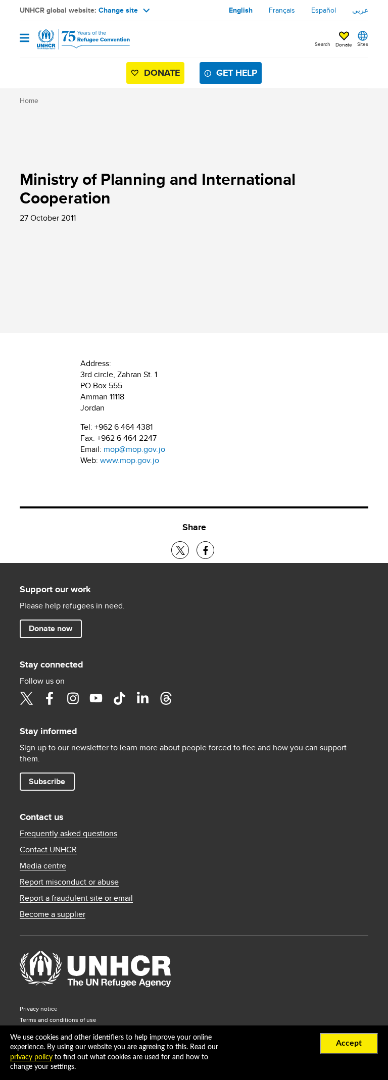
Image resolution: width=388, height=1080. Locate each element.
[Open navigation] (24, 38)
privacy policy (31, 1057)
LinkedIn (142, 698)
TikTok (119, 698)
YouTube (96, 698)
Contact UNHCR (48, 849)
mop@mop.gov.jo (134, 449)
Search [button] (322, 43)
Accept (349, 1043)
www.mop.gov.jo (129, 460)
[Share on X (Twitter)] (180, 550)
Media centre (43, 865)
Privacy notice (39, 1008)
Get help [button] (236, 72)
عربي (360, 10)
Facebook (49, 698)
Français (282, 10)
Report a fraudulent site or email (76, 898)
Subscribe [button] (47, 781)
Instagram (72, 698)
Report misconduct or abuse (69, 882)
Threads (165, 698)
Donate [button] (343, 44)
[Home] (71, 39)
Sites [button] (362, 43)
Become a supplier (52, 914)
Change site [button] (118, 10)
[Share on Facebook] (205, 550)
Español (323, 10)
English (241, 10)
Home (29, 100)
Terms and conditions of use (58, 1019)
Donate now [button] (50, 628)
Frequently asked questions (68, 833)
